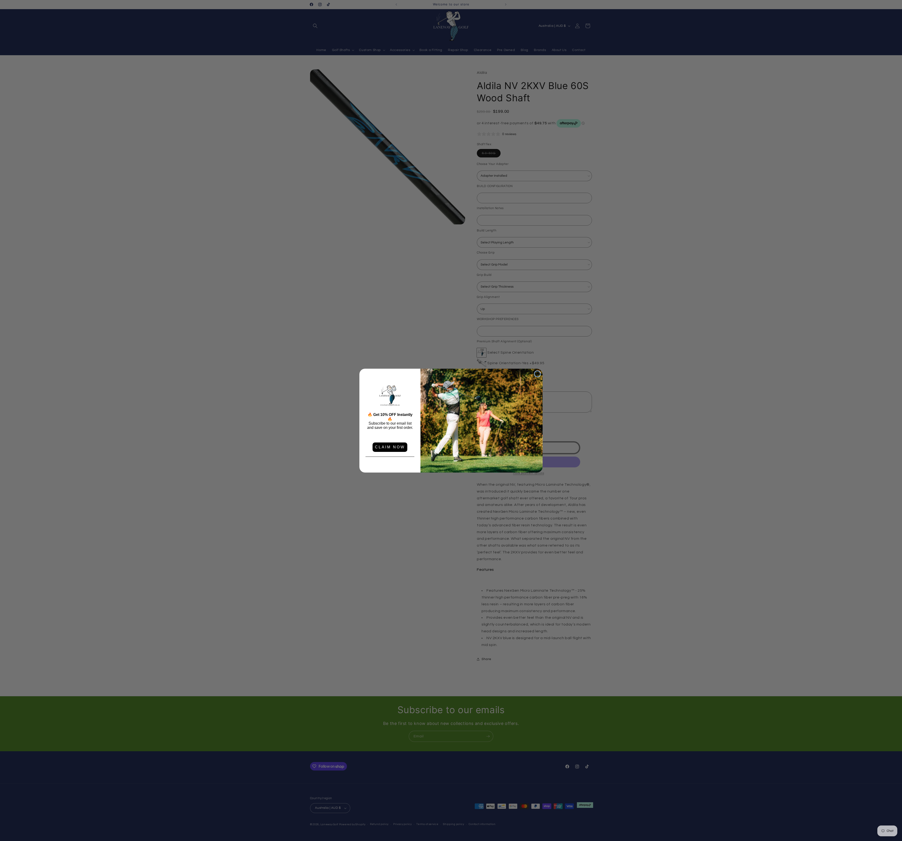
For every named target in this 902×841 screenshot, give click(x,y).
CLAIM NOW (390, 447)
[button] (390, 396)
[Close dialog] (537, 374)
